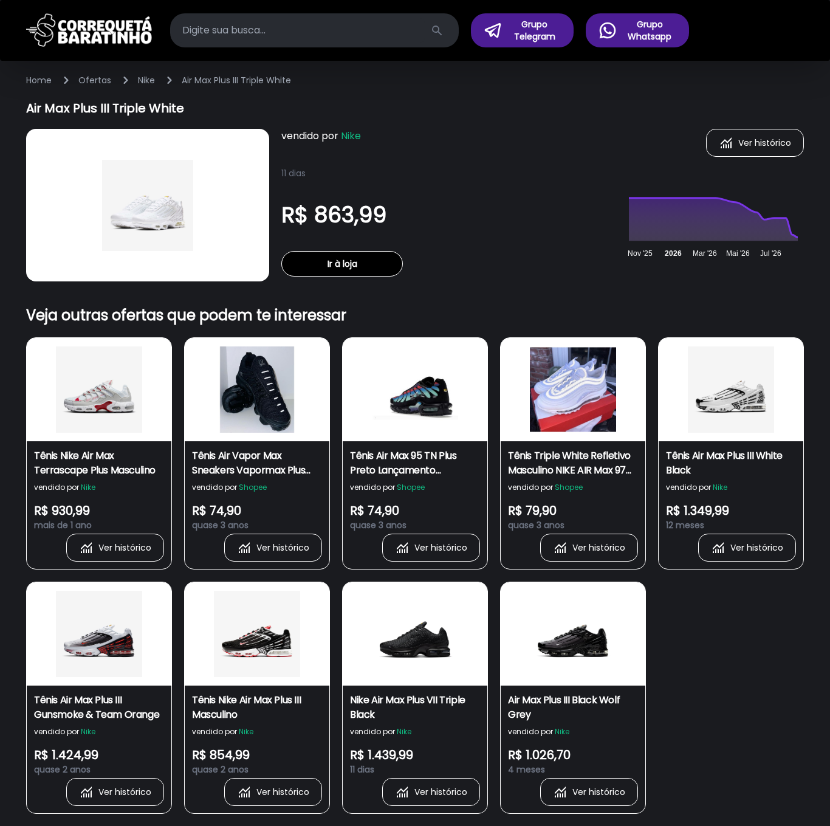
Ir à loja (342, 264)
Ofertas (94, 80)
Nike (146, 80)
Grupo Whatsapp (649, 30)
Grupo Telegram (534, 30)
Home (39, 80)
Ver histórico (764, 143)
